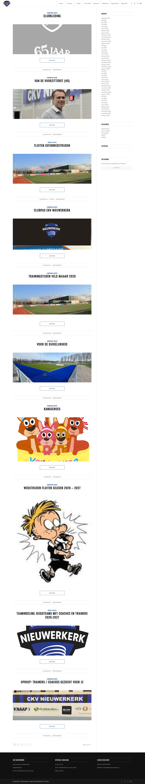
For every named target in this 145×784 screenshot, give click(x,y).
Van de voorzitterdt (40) (52, 80)
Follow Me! (117, 167)
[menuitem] (60, 3)
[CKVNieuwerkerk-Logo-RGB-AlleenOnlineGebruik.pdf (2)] (52, 641)
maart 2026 (104, 28)
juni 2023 (104, 98)
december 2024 (106, 60)
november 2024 (106, 62)
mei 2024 (104, 75)
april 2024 (104, 77)
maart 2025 (104, 54)
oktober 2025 (105, 39)
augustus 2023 (105, 94)
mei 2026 (104, 24)
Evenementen (105, 128)
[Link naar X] (134, 3)
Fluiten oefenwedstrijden (52, 145)
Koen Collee (58, 477)
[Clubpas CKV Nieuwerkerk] (52, 234)
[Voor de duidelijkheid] (52, 367)
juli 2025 (103, 45)
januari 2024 (105, 83)
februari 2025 (105, 56)
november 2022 (106, 113)
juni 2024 (104, 73)
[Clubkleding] (52, 39)
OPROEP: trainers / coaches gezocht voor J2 (52, 682)
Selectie (54, 142)
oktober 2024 (105, 64)
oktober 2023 (105, 90)
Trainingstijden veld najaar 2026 (52, 276)
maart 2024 (104, 79)
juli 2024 (103, 71)
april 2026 (104, 26)
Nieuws (55, 13)
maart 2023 (104, 105)
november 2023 (106, 88)
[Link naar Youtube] (140, 3)
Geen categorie (105, 131)
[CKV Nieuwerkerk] (7, 3)
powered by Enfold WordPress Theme (39, 781)
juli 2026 (103, 20)
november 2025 (106, 37)
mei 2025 (104, 50)
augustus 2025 (105, 43)
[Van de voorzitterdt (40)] (52, 104)
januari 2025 (105, 58)
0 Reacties (51, 199)
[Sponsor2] (52, 705)
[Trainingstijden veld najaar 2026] (52, 299)
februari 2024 (105, 81)
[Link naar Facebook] (131, 3)
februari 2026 (105, 30)
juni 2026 (104, 22)
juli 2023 (103, 96)
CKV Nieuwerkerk (24, 781)
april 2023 (104, 103)
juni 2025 (104, 47)
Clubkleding (52, 16)
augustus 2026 (105, 18)
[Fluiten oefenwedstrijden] (52, 169)
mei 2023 (104, 100)
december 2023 (106, 86)
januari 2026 (105, 33)
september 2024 (106, 66)
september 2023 (106, 92)
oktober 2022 (105, 115)
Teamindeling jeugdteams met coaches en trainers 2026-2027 (52, 615)
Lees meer (52, 60)
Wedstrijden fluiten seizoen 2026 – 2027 (52, 488)
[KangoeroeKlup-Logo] (52, 439)
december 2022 (106, 111)
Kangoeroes (52, 409)
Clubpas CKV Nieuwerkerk (52, 210)
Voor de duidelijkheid (52, 344)
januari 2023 (105, 109)
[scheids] (52, 541)
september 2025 (106, 41)
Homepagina (50, 13)
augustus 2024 (105, 69)
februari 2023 (105, 107)
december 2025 (106, 35)
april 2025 (104, 52)
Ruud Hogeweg (58, 69)
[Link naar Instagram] (137, 3)
